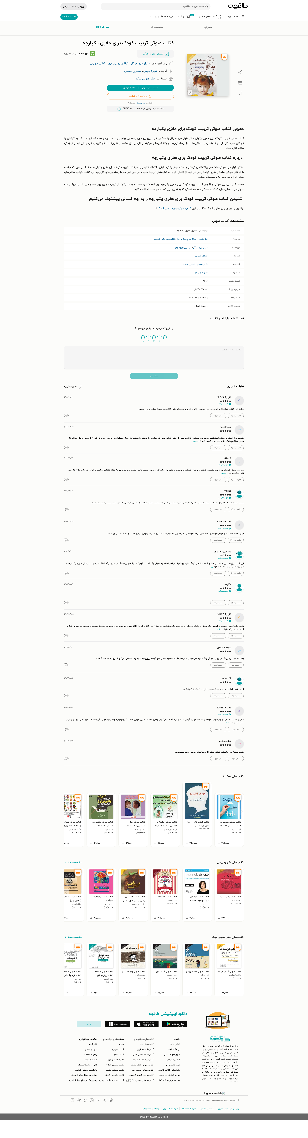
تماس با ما (175, 1044)
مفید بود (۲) (236, 573)
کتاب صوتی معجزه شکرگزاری (139, 1080)
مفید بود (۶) (236, 447)
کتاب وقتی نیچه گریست (141, 1075)
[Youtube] (98, 1101)
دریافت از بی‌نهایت (138, 96)
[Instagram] (72, 1101)
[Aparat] (79, 1101)
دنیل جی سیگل (200, 247)
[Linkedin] (92, 1101)
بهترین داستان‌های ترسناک (84, 1075)
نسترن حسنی (188, 264)
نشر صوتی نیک (200, 272)
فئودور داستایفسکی (87, 1064)
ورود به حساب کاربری (73, 6)
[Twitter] (85, 1101)
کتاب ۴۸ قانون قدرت (143, 1059)
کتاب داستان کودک (114, 1075)
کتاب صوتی (118, 1049)
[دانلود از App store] (146, 1024)
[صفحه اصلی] (238, 6)
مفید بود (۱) (236, 603)
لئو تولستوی (91, 1049)
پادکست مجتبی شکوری (85, 1070)
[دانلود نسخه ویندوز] (117, 1024)
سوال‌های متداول (172, 1054)
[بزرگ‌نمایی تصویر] (190, 92)
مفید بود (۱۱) (236, 415)
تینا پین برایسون (183, 247)
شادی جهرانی (201, 255)
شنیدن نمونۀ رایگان (153, 54)
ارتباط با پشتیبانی (150, 1108)
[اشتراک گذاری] (240, 72)
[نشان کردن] (240, 93)
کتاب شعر (119, 1054)
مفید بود (235, 665)
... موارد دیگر (89, 1024)
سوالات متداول (170, 1108)
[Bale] (111, 1101)
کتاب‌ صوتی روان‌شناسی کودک (174, 208)
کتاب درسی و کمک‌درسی (111, 1080)
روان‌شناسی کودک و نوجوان (166, 239)
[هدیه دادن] (240, 82)
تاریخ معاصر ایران (115, 1059)
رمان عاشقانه (90, 1054)
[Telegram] (105, 1101)
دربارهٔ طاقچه (174, 1049)
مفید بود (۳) (235, 540)
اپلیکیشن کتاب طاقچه (169, 1070)
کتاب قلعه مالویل (145, 1049)
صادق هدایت (90, 1059)
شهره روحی (202, 264)
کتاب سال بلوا (147, 1044)
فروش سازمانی (173, 1059)
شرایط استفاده (189, 1108)
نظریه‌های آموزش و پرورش (194, 239)
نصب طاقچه (69, 17)
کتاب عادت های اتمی (143, 1054)
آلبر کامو (93, 1044)
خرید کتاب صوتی (140, 87)
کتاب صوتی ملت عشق (142, 1064)
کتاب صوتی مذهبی (114, 1070)
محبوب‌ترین (70, 386)
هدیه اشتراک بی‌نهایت (169, 1075)
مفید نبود (218, 415)
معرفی (208, 27)
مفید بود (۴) (236, 479)
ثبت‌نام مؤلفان (207, 1108)
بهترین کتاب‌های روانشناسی (83, 1080)
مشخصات (157, 27)
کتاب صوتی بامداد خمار (142, 1070)
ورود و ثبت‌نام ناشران (228, 1108)
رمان (121, 1044)
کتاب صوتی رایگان (115, 1064)
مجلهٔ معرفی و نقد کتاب (168, 1080)
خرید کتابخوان (173, 1064)
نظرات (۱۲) (102, 27)
